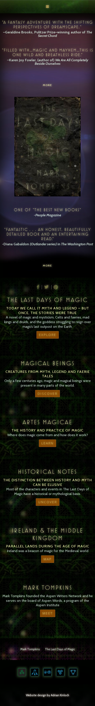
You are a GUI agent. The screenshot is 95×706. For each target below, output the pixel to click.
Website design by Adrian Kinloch (47, 695)
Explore (47, 335)
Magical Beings (48, 363)
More (47, 85)
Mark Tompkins (47, 587)
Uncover (47, 502)
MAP (48, 559)
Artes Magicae (47, 422)
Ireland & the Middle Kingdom (47, 534)
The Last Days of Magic (47, 299)
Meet (47, 613)
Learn (47, 443)
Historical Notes (47, 471)
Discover (47, 393)
